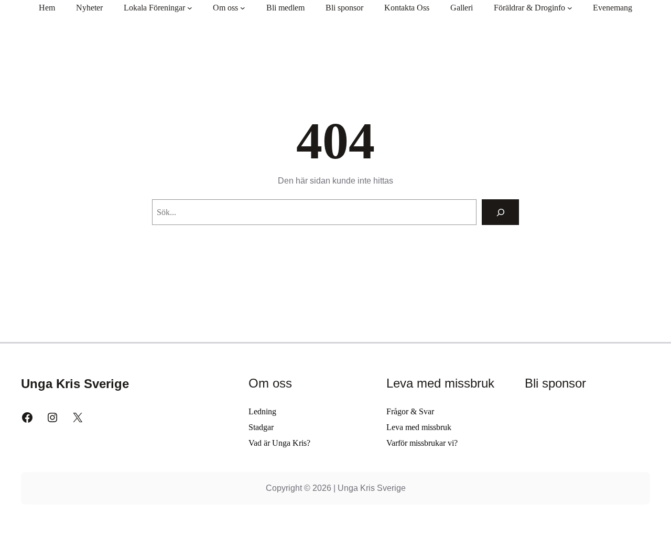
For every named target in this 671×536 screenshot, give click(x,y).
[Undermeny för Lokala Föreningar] (189, 7)
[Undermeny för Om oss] (242, 7)
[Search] (500, 212)
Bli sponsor (555, 383)
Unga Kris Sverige (75, 384)
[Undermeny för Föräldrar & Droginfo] (569, 7)
